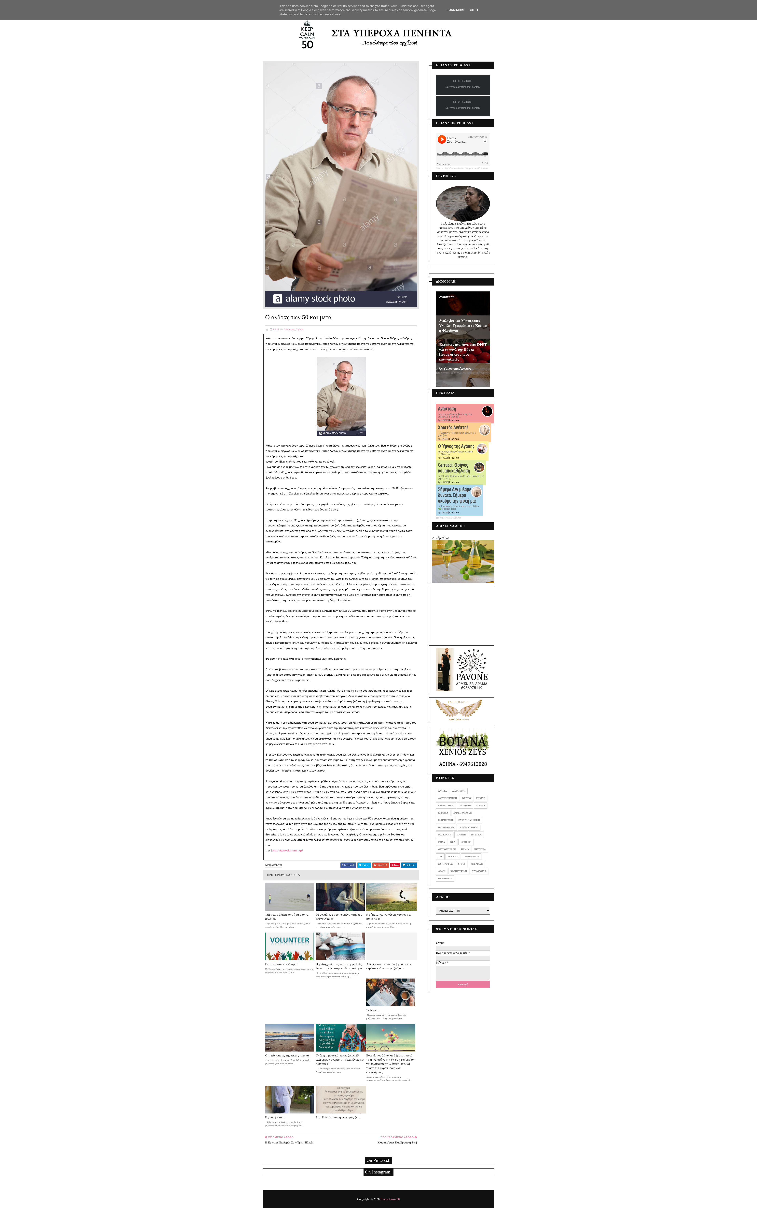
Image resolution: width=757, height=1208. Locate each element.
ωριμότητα (445, 878)
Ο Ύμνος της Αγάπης (455, 368)
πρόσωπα (480, 849)
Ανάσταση (446, 297)
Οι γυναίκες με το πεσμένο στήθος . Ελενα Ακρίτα (339, 916)
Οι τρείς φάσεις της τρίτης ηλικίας (287, 1055)
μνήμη (461, 834)
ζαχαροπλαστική (469, 820)
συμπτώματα (471, 856)
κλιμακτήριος (469, 827)
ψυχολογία (479, 871)
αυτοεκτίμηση (447, 798)
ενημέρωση (445, 820)
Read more (454, 420)
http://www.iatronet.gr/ (288, 850)
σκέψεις (453, 856)
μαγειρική (444, 834)
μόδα (441, 842)
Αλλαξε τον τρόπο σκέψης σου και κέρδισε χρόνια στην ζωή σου (388, 966)
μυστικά (476, 834)
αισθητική (458, 791)
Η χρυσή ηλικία (275, 1117)
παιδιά (465, 849)
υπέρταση (476, 864)
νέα (452, 842)
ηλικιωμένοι (446, 827)
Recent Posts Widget (448, 517)
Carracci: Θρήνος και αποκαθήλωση (454, 467)
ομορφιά (466, 842)
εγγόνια (443, 813)
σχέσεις (299, 329)
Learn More (455, 10)
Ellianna (439, 168)
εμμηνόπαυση (462, 813)
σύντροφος (289, 329)
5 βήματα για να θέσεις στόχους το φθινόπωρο (389, 916)
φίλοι (441, 871)
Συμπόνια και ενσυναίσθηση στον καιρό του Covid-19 (468, 168)
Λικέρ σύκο (440, 538)
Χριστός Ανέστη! (453, 427)
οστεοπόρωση (447, 849)
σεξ (440, 856)
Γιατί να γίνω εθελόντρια (281, 964)
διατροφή (465, 805)
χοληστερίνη (458, 871)
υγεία (461, 864)
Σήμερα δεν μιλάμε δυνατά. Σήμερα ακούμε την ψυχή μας (457, 495)
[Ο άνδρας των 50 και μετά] (341, 184)
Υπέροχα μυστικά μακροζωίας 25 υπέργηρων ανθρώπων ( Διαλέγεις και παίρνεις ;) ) (340, 1059)
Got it (474, 10)
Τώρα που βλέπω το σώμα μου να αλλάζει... (287, 916)
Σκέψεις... (372, 1010)
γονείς (480, 798)
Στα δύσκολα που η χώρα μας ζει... (338, 1117)
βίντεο (466, 798)
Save (396, 864)
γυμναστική (446, 805)
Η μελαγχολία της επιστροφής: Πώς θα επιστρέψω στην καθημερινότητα (339, 966)
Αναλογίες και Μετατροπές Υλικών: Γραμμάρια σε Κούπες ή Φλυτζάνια (463, 325)
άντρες (442, 791)
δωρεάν (480, 805)
